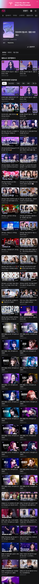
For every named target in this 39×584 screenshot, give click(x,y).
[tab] (4, 52)
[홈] (4, 11)
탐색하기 (8, 15)
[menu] (35, 11)
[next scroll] (35, 83)
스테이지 (21, 15)
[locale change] (31, 11)
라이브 (15, 15)
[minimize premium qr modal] (37, 1)
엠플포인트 (30, 15)
